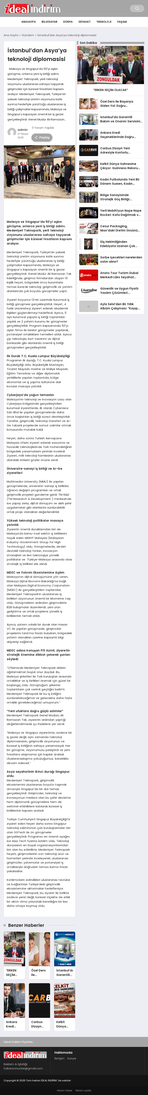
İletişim (59, 1058)
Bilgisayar (49, 22)
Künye (71, 1058)
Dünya (68, 22)
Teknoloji (103, 22)
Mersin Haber (64, 1090)
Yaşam (122, 22)
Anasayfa (28, 22)
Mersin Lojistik (83, 1090)
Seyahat (84, 22)
